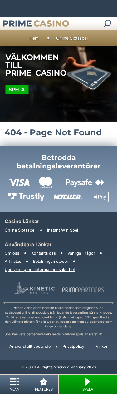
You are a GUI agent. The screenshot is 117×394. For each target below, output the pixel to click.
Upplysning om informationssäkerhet (40, 269)
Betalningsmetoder (50, 261)
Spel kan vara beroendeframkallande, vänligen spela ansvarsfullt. (54, 334)
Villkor (102, 346)
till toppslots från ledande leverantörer (60, 312)
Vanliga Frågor (81, 253)
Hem (34, 38)
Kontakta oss (43, 253)
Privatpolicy (73, 346)
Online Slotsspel (72, 38)
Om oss (12, 253)
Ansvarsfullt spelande (30, 346)
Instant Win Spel (62, 230)
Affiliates (13, 261)
